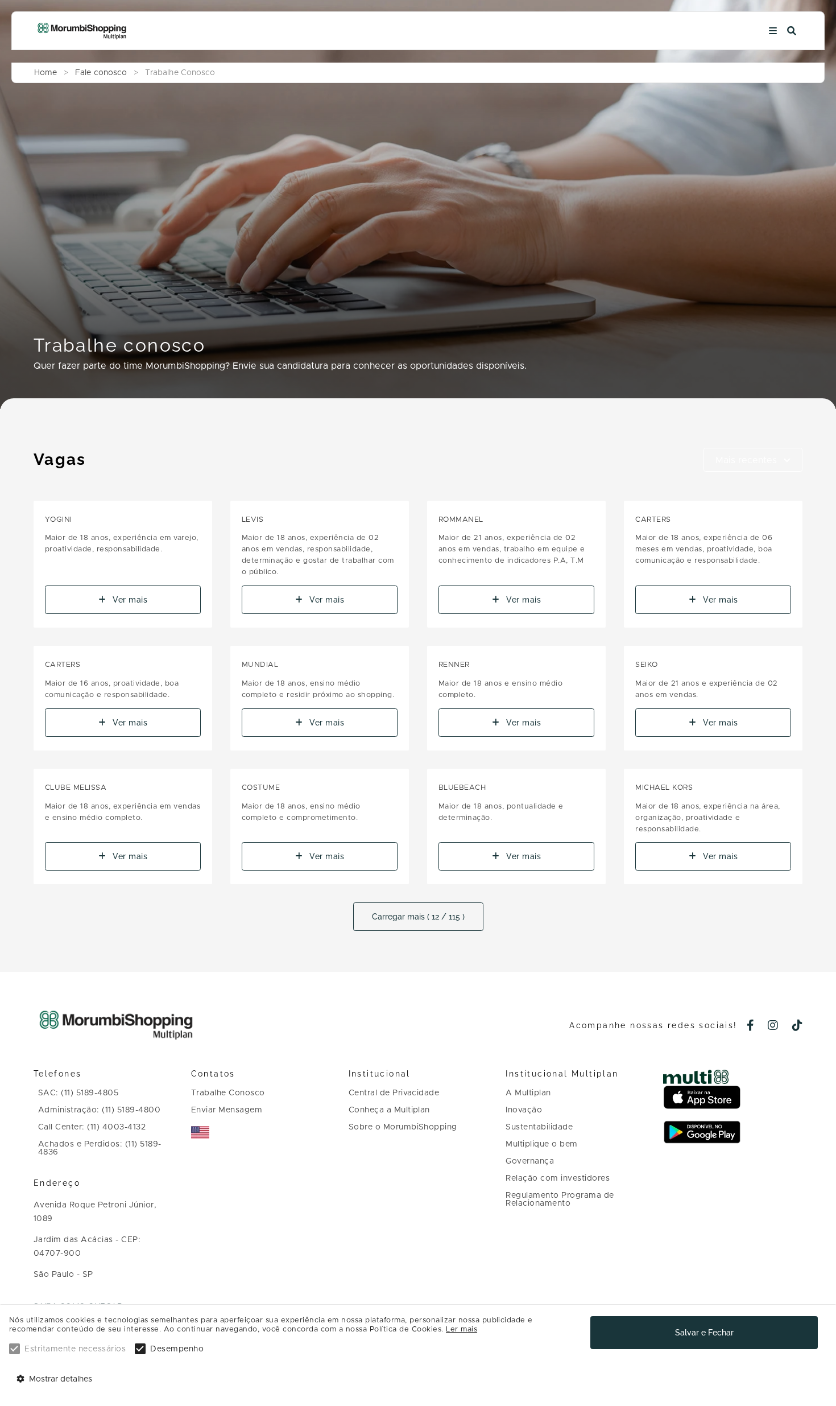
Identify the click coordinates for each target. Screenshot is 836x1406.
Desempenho (177, 1349)
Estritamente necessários (75, 1349)
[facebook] (751, 1026)
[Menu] (773, 31)
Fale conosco (101, 73)
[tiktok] (797, 1026)
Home (45, 73)
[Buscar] (791, 31)
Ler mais (461, 1329)
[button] (753, 459)
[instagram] (773, 1026)
